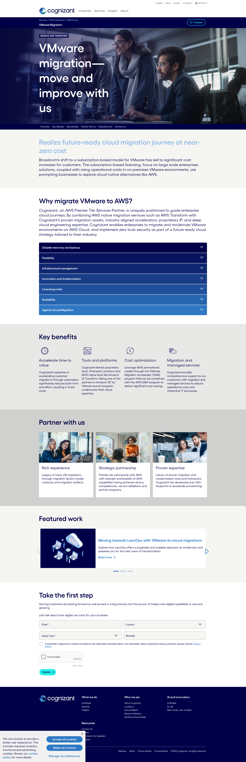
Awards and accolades (135, 717)
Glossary (86, 739)
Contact (198, 22)
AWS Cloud (72, 20)
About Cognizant (132, 703)
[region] (42, 746)
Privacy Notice (144, 751)
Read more (105, 557)
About (124, 10)
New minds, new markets (179, 710)
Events (177, 3)
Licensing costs (52, 289)
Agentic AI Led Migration (58, 310)
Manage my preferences (64, 756)
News (168, 3)
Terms (132, 751)
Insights (113, 10)
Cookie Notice (161, 751)
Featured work (105, 126)
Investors (187, 3)
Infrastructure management (60, 268)
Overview (45, 126)
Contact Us (87, 729)
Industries (85, 10)
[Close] (82, 734)
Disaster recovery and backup (61, 247)
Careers (159, 3)
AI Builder (171, 703)
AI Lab (170, 706)
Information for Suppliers (93, 736)
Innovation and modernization (61, 278)
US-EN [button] (201, 3)
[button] (207, 551)
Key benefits (72, 126)
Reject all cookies (64, 747)
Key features (58, 126)
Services (99, 10)
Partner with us (88, 126)
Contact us (120, 126)
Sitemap (122, 751)
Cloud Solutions (57, 20)
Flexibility (48, 258)
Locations (129, 706)
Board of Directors (133, 713)
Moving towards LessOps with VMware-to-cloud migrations (150, 540)
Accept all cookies (64, 739)
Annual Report (131, 710)
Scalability (48, 299)
